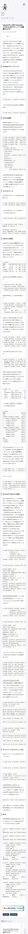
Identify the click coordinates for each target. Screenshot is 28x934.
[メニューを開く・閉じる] (24, 4)
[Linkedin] (7, 18)
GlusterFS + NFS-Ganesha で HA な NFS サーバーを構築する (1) (13, 27)
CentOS (6, 914)
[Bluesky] (2, 18)
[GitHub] (5, 18)
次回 (4, 805)
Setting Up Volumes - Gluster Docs (12, 531)
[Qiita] (10, 18)
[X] (13, 18)
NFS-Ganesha (13, 41)
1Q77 (2, 13)
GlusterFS (5, 41)
